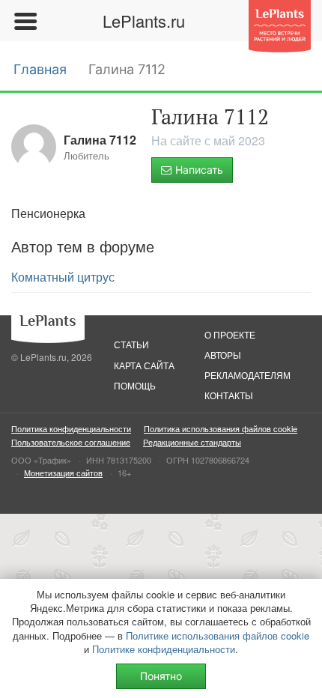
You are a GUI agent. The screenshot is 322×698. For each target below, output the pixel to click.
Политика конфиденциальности (71, 428)
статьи (131, 344)
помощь (135, 385)
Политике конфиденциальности (163, 649)
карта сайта (144, 365)
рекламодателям (247, 374)
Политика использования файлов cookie (220, 428)
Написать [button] (199, 169)
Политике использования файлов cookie (217, 635)
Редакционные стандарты (192, 442)
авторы (222, 354)
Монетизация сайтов (63, 473)
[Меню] (24, 21)
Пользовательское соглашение (70, 442)
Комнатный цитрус (63, 276)
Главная (40, 69)
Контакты (228, 395)
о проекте (229, 334)
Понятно (161, 676)
